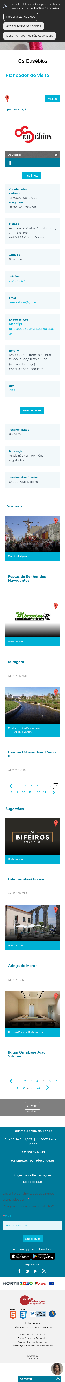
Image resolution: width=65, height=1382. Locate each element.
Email (14, 1216)
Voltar (34, 1105)
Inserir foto (31, 175)
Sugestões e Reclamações (32, 1175)
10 (23, 792)
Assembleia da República (32, 1342)
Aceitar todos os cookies (23, 26)
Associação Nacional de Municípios (32, 1346)
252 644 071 (17, 280)
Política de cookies (46, 8)
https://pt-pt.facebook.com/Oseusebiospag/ (32, 329)
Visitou (52, 98)
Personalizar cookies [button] (20, 16)
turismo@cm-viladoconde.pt (32, 1160)
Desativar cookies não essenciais (29, 35)
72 (38, 1087)
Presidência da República (32, 1338)
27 (44, 792)
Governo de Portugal (32, 1335)
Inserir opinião (32, 410)
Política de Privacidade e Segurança (33, 1327)
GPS (12, 390)
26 (38, 792)
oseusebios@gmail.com (26, 302)
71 (32, 1087)
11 (30, 792)
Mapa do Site (32, 1181)
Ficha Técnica (32, 1323)
